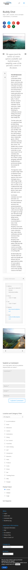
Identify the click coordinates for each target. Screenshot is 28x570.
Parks (7, 459)
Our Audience (7, 532)
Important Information (9, 528)
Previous (5, 77)
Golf (7, 450)
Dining (7, 437)
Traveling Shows (10, 475)
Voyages (8, 482)
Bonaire (12, 14)
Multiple (8, 493)
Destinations (9, 434)
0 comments (14, 16)
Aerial (7, 424)
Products (8, 462)
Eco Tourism (9, 440)
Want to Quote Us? (9, 537)
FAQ (5, 530)
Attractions (9, 427)
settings (18, 564)
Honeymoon (9, 453)
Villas (7, 478)
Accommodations (10, 421)
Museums (8, 456)
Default (8, 489)
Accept (4, 567)
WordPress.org (7, 520)
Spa (7, 472)
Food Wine (9, 443)
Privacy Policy (7, 535)
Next (5, 73)
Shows (8, 469)
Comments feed (8, 518)
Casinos (8, 431)
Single (7, 496)
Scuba (7, 466)
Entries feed (7, 516)
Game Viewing (9, 447)
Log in (5, 513)
